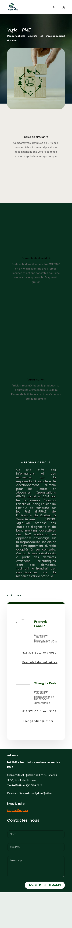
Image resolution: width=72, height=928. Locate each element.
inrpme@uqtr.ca (17, 810)
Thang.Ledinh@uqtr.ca (38, 720)
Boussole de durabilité (36, 258)
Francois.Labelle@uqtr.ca (39, 662)
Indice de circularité (36, 137)
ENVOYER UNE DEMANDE (45, 885)
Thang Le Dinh (45, 683)
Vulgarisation (36, 379)
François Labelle (41, 623)
